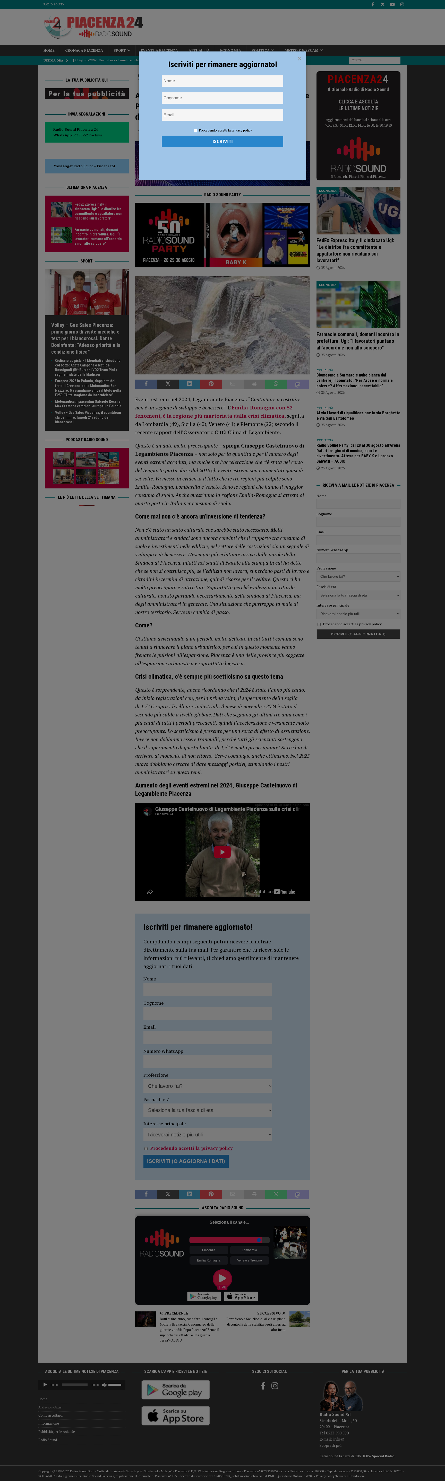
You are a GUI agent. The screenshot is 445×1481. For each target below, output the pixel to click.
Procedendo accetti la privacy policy (225, 130)
